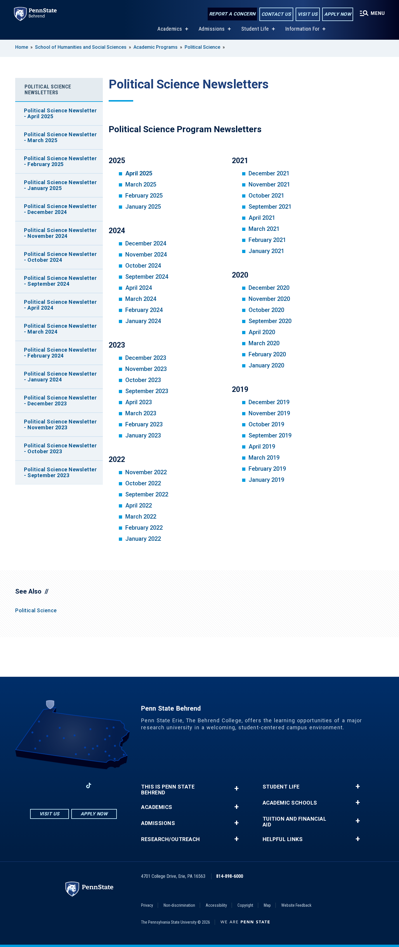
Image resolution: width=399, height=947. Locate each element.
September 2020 (270, 321)
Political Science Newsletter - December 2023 (60, 401)
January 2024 (143, 321)
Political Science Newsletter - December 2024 (60, 209)
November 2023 (146, 368)
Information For (302, 29)
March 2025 (140, 184)
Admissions (212, 29)
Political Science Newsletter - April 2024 (60, 305)
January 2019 (266, 479)
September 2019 (270, 435)
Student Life (255, 29)
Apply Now (337, 14)
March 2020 (264, 343)
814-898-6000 (229, 876)
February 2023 (144, 424)
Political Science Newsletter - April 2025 (60, 113)
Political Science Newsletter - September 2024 (60, 281)
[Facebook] (43, 785)
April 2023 (138, 402)
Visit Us (308, 14)
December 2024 (145, 243)
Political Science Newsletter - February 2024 (60, 353)
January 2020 (266, 365)
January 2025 (143, 206)
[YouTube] (104, 785)
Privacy (147, 905)
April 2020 (262, 332)
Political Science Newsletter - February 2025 (60, 161)
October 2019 (266, 424)
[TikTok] (88, 785)
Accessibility (216, 905)
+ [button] (236, 788)
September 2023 (146, 391)
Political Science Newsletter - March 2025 (60, 137)
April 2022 (138, 505)
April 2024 (138, 287)
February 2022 (144, 527)
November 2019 (269, 413)
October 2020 (266, 309)
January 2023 (143, 435)
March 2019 (264, 457)
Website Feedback (296, 905)
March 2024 (140, 298)
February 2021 (267, 239)
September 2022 (146, 494)
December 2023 (145, 357)
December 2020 (269, 287)
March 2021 (264, 228)
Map (267, 905)
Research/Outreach (170, 839)
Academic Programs (155, 47)
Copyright (245, 905)
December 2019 (269, 402)
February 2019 (267, 468)
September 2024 (146, 276)
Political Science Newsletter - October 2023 (60, 448)
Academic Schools (290, 803)
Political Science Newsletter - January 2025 (60, 185)
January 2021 (266, 250)
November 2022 (146, 472)
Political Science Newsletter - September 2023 (60, 472)
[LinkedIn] (73, 785)
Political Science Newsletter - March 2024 (60, 329)
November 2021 (269, 184)
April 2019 (262, 446)
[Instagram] (58, 785)
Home (21, 47)
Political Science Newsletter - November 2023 (60, 424)
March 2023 (140, 413)
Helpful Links (283, 839)
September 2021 (270, 206)
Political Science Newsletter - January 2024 (60, 377)
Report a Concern (232, 14)
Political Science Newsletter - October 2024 (60, 257)
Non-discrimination (179, 905)
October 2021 (266, 195)
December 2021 (269, 173)
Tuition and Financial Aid (295, 822)
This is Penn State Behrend (168, 790)
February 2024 (144, 309)
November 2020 (269, 298)
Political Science (202, 47)
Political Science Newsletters (48, 89)
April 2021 (262, 217)
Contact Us (276, 14)
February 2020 (267, 354)
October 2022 (143, 483)
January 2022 (143, 538)
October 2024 (143, 265)
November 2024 (146, 254)
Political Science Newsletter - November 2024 (60, 233)
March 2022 (140, 516)
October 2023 (143, 379)
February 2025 (144, 195)
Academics (169, 29)
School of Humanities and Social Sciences (80, 47)
